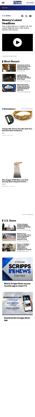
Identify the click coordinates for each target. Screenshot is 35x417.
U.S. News (6, 16)
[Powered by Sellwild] (30, 214)
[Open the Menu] (3, 2)
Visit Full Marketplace (27, 109)
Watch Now (30, 2)
